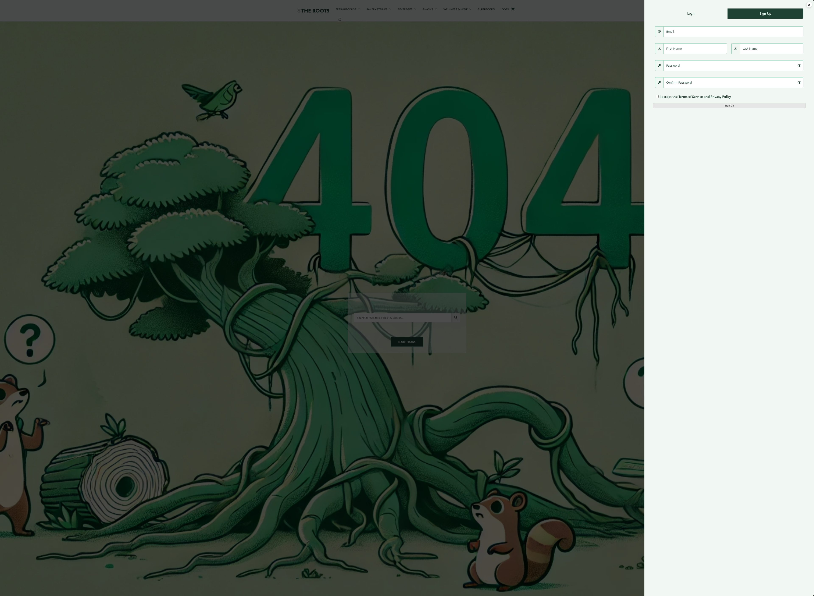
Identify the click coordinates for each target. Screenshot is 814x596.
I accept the (695, 96)
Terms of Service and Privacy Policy (705, 96)
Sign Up (729, 105)
